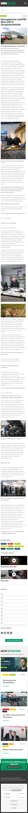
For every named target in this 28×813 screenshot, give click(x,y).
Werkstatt (3, 11)
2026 (2, 594)
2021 (2, 612)
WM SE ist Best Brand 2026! (13, 750)
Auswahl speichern (14, 801)
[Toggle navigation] (25, 3)
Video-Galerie (5, 581)
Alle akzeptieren (14, 804)
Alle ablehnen (14, 808)
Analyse (8, 797)
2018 (2, 623)
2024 (2, 601)
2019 (2, 619)
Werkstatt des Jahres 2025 (8, 567)
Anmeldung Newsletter (14, 767)
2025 (2, 598)
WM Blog (2, 9)
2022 (2, 608)
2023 (2, 605)
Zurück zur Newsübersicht (14, 640)
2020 (2, 615)
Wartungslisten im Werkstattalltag (9, 681)
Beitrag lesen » (6, 686)
